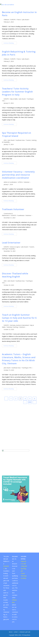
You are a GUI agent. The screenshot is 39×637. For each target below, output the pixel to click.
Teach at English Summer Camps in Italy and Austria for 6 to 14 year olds (19, 317)
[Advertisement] (19, 426)
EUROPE (12, 19)
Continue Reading (10, 43)
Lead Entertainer (11, 242)
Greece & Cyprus (15, 247)
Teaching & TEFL (27, 368)
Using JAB (24, 566)
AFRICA (20, 182)
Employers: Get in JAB (24, 632)
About (10, 632)
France (19, 19)
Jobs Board (25, 19)
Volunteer (26, 182)
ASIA (5, 140)
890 (29, 402)
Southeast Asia (20, 140)
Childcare (6, 19)
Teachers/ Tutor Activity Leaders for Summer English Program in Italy (17, 91)
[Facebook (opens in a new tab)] (19, 1)
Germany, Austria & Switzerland (19, 325)
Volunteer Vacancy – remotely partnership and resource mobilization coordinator (18, 174)
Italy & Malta (14, 99)
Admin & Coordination (10, 182)
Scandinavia (20, 215)
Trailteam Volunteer (13, 209)
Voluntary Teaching (12, 327)
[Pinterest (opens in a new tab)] (20, 1)
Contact (16, 632)
